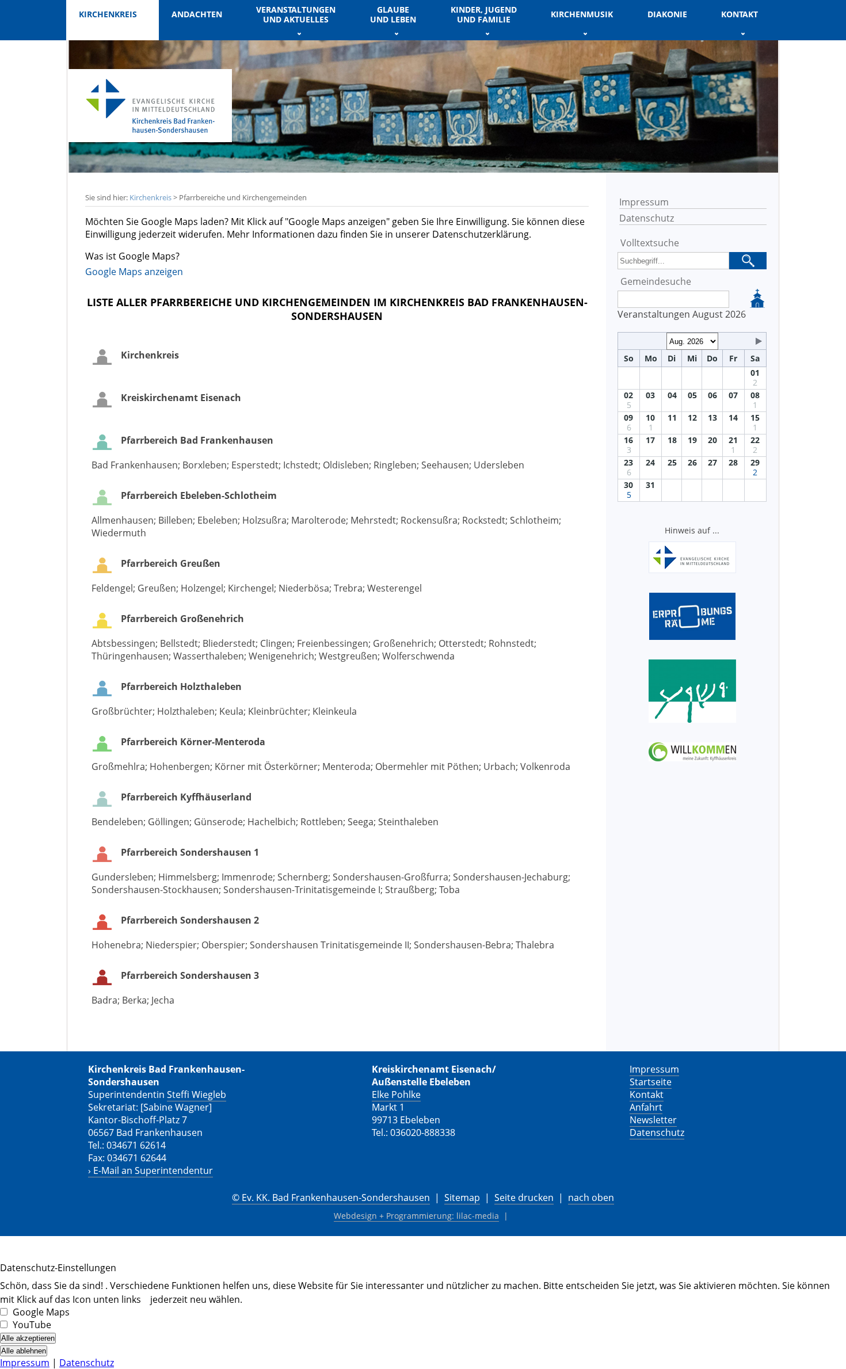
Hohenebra (116, 945)
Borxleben (204, 465)
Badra (104, 1000)
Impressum (644, 202)
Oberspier (223, 945)
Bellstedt (179, 643)
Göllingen (168, 821)
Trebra (348, 588)
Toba (449, 889)
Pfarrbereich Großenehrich (182, 618)
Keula (231, 711)
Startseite (651, 1082)
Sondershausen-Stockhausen (155, 889)
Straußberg (410, 889)
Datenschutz (646, 218)
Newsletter (653, 1119)
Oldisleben (346, 465)
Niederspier (171, 945)
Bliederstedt (229, 643)
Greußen (157, 588)
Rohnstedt (511, 643)
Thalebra (535, 945)
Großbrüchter (122, 711)
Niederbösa (304, 588)
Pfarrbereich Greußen (170, 563)
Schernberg (302, 877)
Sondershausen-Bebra (462, 945)
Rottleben (321, 821)
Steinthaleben (408, 821)
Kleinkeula (335, 711)
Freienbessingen (332, 643)
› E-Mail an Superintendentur (150, 1170)
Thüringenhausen (130, 656)
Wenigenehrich (281, 656)
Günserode (218, 821)
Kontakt (647, 1094)
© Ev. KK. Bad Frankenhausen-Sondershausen (331, 1197)
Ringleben (395, 465)
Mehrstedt (373, 520)
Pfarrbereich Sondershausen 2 (190, 920)
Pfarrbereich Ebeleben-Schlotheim (199, 495)
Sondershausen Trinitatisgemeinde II (329, 945)
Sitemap (462, 1197)
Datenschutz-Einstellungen (58, 1267)
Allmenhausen (123, 520)
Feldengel (112, 588)
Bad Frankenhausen (135, 465)
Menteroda (346, 766)
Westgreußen (348, 656)
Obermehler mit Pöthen (427, 766)
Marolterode (318, 520)
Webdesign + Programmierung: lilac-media (416, 1215)
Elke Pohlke (396, 1094)
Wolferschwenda (418, 656)
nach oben (591, 1197)
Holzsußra (264, 520)
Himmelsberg (187, 877)
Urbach (499, 766)
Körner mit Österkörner (266, 766)
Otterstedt (461, 643)
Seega (361, 821)
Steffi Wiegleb (196, 1094)
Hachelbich (271, 821)
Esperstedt (255, 465)
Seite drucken (524, 1197)
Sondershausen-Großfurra (390, 877)
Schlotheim (534, 520)
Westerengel (394, 588)
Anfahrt (646, 1107)
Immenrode (247, 877)
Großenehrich (403, 643)
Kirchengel (251, 588)
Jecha (162, 1000)
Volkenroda (545, 766)
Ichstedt (300, 465)
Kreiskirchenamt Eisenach (181, 397)
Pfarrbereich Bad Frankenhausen (197, 440)
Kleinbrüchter (278, 711)
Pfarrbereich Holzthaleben (181, 686)
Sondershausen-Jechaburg (510, 877)
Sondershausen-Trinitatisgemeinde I (301, 889)
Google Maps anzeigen (134, 271)
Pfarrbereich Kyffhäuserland (186, 797)
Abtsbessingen (123, 643)
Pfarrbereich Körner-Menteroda (193, 741)
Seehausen (445, 465)
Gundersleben (123, 877)
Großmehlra (118, 766)
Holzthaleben (186, 711)
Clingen (276, 643)
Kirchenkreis (150, 197)
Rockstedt (483, 520)
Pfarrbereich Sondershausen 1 (190, 852)
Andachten (197, 14)
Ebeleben (217, 520)
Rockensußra (429, 520)
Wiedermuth (119, 533)
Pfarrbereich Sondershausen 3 (190, 975)
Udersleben (499, 465)
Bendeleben (117, 821)
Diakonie (667, 14)
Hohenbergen (180, 766)
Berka (134, 1000)
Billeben (175, 520)
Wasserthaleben (208, 656)
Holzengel (202, 588)
